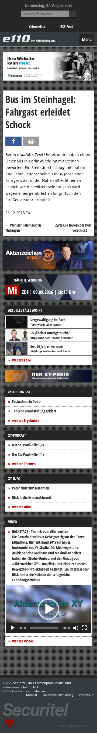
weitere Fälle (21, 360)
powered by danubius (72, 726)
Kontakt (31, 695)
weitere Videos (22, 641)
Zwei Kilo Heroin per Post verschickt (73, 228)
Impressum (86, 695)
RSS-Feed (66, 26)
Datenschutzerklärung (58, 695)
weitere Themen (24, 463)
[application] (48, 609)
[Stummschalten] (75, 628)
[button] (48, 609)
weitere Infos (21, 506)
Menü (87, 39)
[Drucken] (31, 141)
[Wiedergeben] (12, 628)
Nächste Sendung (28, 280)
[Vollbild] (84, 628)
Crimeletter (37, 26)
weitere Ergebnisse (25, 420)
